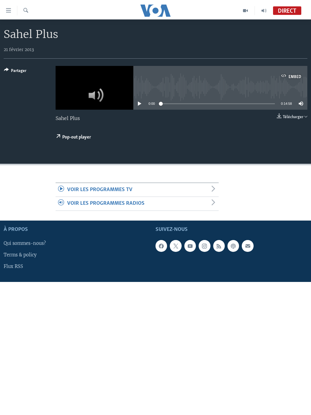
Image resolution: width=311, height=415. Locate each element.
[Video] (245, 10)
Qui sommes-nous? (25, 243)
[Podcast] (233, 246)
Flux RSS (13, 266)
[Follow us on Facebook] (161, 246)
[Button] (15, 71)
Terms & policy (20, 255)
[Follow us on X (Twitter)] (175, 246)
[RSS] (219, 246)
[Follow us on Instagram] (204, 246)
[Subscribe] (247, 246)
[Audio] (264, 10)
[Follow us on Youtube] (190, 246)
